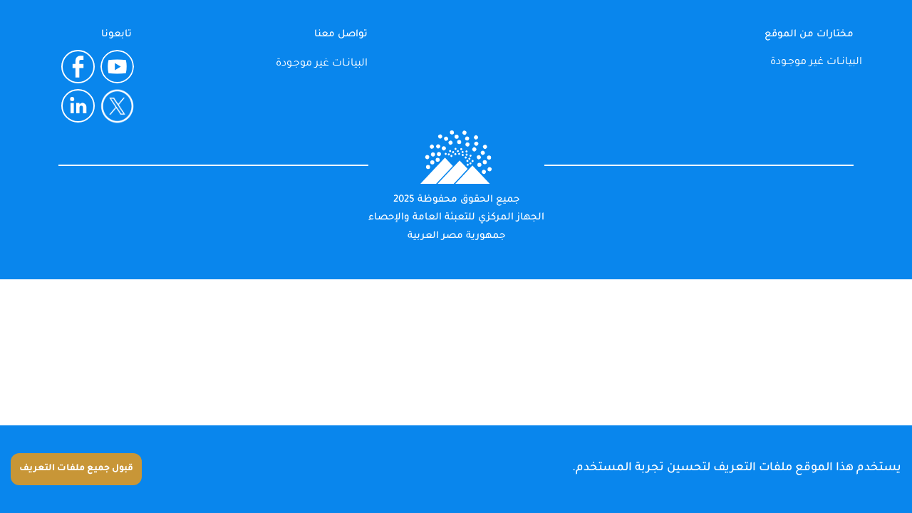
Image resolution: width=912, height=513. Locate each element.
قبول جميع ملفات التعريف (76, 469)
